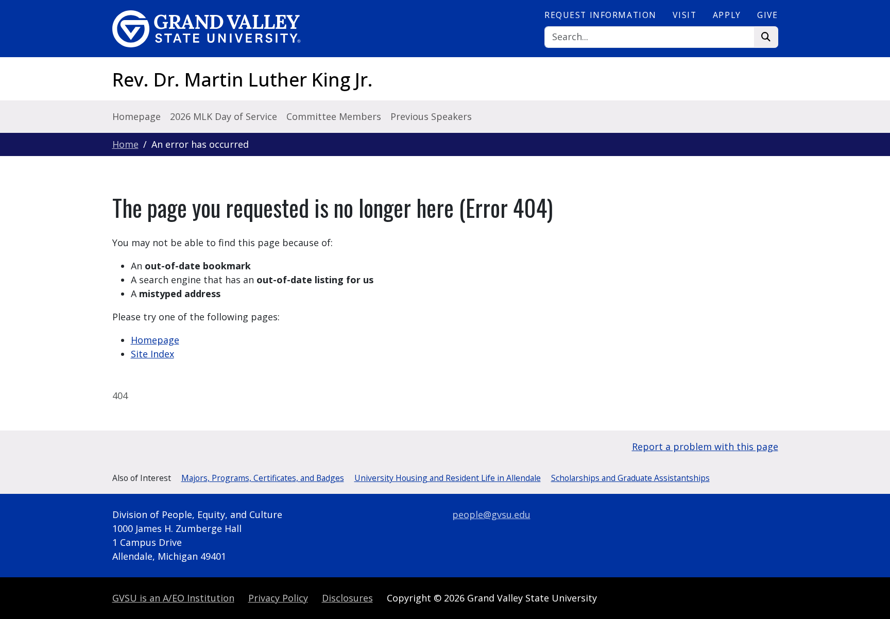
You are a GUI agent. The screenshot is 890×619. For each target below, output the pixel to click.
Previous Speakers (431, 116)
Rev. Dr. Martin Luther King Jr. (242, 79)
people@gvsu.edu (491, 514)
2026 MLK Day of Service (223, 116)
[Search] (766, 37)
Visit (684, 15)
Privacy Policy (278, 598)
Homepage (136, 116)
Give (767, 15)
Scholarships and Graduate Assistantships (630, 478)
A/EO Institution (173, 598)
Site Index (152, 354)
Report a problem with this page (705, 446)
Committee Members (333, 116)
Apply (727, 15)
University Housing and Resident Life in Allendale (447, 478)
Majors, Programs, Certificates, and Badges (262, 478)
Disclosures (347, 598)
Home (125, 144)
